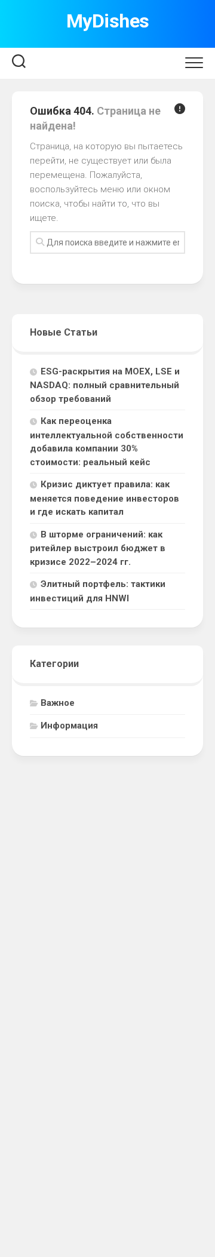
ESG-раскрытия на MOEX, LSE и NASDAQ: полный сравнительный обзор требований (105, 385)
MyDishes (107, 21)
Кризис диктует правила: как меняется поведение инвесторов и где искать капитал (104, 498)
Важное (58, 702)
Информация (69, 725)
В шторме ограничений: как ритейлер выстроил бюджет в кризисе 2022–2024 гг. (97, 548)
